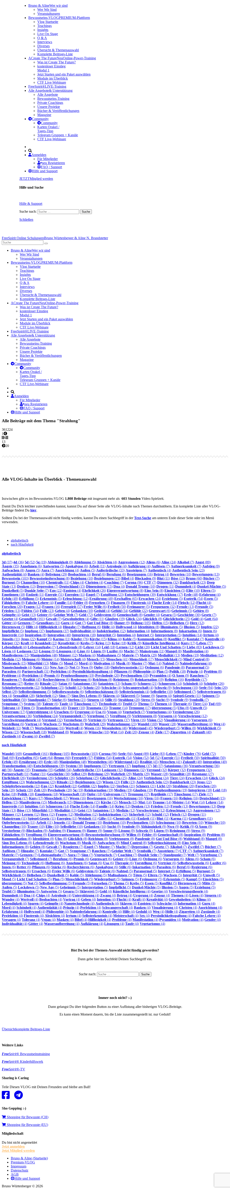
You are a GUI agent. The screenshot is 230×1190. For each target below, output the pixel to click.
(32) (168, 582)
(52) (30, 562)
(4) (107, 562)
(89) (203, 562)
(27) (12, 683)
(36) (18, 562)
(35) (10, 566)
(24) (168, 562)
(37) (7, 562)
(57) (72, 607)
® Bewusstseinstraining (26, 1054)
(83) (194, 647)
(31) (41, 667)
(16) (140, 574)
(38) (32, 704)
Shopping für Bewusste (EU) (27, 1125)
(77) (204, 643)
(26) (94, 590)
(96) (134, 582)
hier (33, 510)
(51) (54, 594)
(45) (32, 679)
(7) (185, 562)
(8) (13, 570)
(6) (153, 562)
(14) (64, 603)
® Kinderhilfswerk (22, 1061)
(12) (131, 562)
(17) (170, 594)
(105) (141, 623)
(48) (191, 594)
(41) (117, 659)
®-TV (13, 1069)
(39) (140, 594)
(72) (86, 615)
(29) (56, 574)
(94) (206, 688)
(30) (189, 615)
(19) (41, 562)
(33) (110, 570)
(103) (15, 578)
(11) (97, 566)
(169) (147, 724)
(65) (126, 599)
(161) (32, 619)
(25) (176, 619)
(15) (72, 586)
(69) (214, 704)
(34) (119, 611)
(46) (115, 728)
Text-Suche (142, 518)
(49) (10, 599)
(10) (180, 574)
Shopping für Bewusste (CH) (27, 1117)
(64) (211, 619)
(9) (60, 562)
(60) (194, 578)
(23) (188, 570)
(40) (59, 635)
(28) (24, 696)
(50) (117, 607)
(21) (147, 683)
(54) (193, 599)
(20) (12, 607)
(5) (85, 562)
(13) (205, 574)
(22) (56, 590)
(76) (80, 639)
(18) (13, 594)
